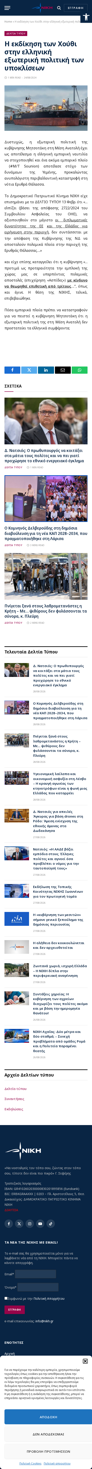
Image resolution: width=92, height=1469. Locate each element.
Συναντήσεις (14, 1098)
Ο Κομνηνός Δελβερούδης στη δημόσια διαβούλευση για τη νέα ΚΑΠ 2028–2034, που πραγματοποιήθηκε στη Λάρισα (45, 533)
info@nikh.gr (44, 1321)
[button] (86, 17)
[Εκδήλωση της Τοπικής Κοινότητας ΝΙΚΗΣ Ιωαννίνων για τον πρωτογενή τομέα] (16, 891)
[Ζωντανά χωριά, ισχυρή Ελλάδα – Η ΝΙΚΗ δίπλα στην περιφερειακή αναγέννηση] (16, 970)
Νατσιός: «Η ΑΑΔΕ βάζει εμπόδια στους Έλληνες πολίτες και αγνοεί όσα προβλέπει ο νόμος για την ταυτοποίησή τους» (56, 859)
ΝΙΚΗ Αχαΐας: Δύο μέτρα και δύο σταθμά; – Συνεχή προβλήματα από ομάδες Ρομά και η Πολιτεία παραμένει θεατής (59, 1041)
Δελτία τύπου (15, 1088)
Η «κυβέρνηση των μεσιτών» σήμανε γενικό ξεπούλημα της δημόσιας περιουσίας (58, 919)
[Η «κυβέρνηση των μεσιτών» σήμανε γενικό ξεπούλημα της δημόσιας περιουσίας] (16, 919)
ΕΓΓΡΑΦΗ (76, 8)
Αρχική (9, 1353)
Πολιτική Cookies (30, 1463)
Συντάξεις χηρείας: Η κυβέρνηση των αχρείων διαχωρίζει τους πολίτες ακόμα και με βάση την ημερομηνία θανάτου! (60, 1003)
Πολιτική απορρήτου (57, 1463)
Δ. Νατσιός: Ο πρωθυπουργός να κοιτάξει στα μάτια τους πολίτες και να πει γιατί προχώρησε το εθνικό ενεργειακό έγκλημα (44, 455)
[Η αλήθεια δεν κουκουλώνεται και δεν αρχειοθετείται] (16, 947)
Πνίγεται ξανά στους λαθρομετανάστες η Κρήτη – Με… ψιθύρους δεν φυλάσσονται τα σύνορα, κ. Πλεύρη (45, 611)
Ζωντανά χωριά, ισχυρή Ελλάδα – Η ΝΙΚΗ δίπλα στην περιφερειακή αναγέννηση (60, 971)
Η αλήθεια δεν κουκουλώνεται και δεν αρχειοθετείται (58, 945)
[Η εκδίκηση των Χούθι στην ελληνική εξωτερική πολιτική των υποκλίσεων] (46, 129)
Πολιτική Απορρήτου (49, 1298)
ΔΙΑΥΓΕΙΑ (11, 1210)
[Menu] (7, 8)
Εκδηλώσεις (13, 1109)
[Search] (59, 8)
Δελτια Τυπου (15, 33)
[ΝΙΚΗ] (42, 8)
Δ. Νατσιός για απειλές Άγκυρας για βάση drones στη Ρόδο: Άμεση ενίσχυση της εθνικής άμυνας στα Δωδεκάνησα (58, 821)
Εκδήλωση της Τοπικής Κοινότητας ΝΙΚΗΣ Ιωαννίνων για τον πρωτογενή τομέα (58, 891)
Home (8, 21)
